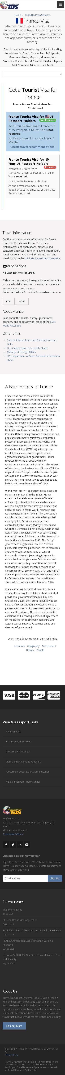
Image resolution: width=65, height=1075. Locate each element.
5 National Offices (13, 834)
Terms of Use (11, 1055)
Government (49, 646)
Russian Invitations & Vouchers (23, 761)
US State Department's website (42, 258)
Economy (19, 646)
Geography (33, 646)
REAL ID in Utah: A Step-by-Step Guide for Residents (32, 930)
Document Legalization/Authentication (28, 771)
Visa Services (13, 731)
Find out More (14, 1025)
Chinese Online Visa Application (20, 920)
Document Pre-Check (18, 751)
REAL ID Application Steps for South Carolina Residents (28, 942)
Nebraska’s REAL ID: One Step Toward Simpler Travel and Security (32, 957)
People (40, 650)
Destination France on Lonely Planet (27, 348)
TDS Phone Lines (12, 909)
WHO (22, 301)
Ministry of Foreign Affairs (21, 352)
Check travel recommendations (32, 147)
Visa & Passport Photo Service (23, 781)
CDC (8, 301)
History (30, 650)
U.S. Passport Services (18, 741)
